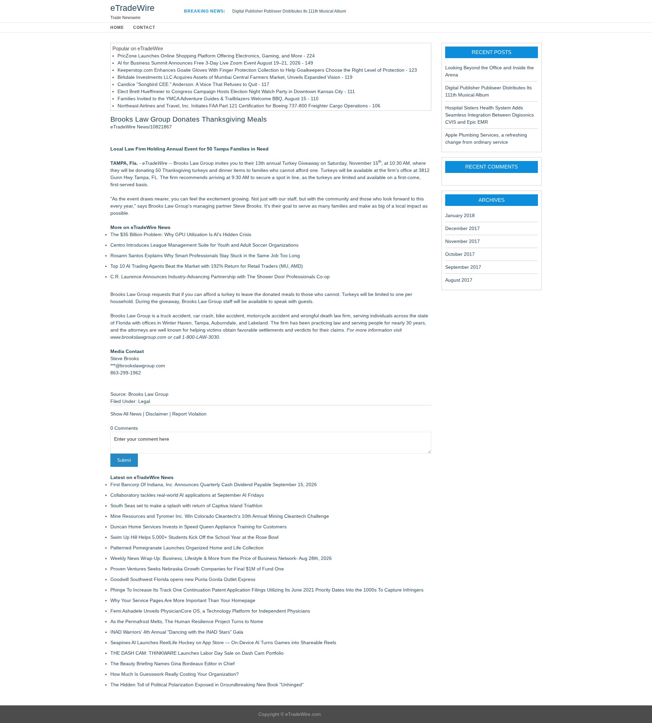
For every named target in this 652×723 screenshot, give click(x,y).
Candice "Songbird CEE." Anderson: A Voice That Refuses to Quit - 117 (193, 84)
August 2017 (458, 280)
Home (117, 27)
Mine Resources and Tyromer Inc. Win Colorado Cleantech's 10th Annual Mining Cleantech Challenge (219, 516)
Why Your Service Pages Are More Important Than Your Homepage (182, 600)
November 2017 (462, 241)
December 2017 (462, 228)
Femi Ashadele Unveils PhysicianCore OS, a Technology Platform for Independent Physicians (210, 611)
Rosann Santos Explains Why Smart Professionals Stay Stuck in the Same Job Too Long (205, 255)
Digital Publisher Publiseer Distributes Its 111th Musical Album (289, 11)
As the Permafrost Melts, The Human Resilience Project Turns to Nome (186, 621)
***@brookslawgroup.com (137, 365)
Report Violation (189, 414)
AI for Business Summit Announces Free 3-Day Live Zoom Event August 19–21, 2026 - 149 (215, 63)
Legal (144, 401)
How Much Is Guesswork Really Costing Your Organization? (174, 674)
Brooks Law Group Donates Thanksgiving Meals (188, 119)
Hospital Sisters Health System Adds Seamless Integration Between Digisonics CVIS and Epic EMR (489, 115)
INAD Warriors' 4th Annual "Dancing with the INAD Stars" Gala (176, 632)
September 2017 (463, 267)
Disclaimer (157, 414)
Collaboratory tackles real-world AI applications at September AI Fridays (187, 495)
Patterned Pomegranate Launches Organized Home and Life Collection (187, 547)
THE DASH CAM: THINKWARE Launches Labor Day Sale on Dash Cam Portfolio (197, 653)
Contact (144, 27)
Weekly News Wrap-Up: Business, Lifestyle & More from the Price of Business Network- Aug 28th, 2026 (221, 558)
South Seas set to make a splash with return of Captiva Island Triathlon (186, 505)
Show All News (126, 414)
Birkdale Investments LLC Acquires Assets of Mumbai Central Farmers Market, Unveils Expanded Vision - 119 (234, 77)
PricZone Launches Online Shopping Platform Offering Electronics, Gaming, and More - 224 (216, 55)
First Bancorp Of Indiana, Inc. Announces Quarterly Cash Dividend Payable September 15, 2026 (213, 484)
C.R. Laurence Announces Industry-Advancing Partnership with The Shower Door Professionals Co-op (220, 276)
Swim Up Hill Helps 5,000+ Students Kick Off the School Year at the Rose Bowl (194, 537)
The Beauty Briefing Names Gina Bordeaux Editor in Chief (172, 663)
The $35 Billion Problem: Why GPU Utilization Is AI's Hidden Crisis (180, 234)
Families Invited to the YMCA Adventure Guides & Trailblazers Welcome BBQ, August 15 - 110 (218, 98)
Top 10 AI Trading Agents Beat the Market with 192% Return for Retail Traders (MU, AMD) (206, 266)
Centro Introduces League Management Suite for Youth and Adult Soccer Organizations (204, 245)
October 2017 (460, 254)
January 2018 (460, 215)
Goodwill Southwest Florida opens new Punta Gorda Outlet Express (182, 579)
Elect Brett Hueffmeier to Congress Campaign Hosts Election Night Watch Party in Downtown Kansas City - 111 (236, 91)
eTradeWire (132, 8)
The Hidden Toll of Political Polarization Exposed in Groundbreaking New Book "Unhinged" (207, 684)
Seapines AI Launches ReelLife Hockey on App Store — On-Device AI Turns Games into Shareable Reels (223, 642)
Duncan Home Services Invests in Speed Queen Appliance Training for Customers (198, 526)
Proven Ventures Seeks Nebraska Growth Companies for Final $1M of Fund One (197, 568)
